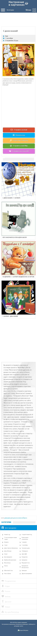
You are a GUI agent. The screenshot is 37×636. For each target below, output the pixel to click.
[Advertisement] (18, 19)
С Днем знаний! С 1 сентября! (11, 198)
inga (6, 36)
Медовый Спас (26, 562)
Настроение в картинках (8, 624)
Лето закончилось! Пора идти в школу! (15, 237)
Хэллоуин (24, 570)
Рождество (25, 557)
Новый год (7, 534)
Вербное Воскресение (10, 560)
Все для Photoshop (12, 612)
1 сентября (9, 38)
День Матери (7, 551)
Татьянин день (26, 548)
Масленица (7, 562)
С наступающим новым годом (10, 538)
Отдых (7, 586)
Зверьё (7, 607)
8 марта (6, 542)
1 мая (5, 545)
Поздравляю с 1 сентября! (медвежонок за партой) (18, 277)
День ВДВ (24, 554)
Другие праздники (27, 573)
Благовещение (8, 557)
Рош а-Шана (7, 573)
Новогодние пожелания (25, 538)
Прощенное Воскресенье (25, 566)
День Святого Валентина (11, 548)
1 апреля (24, 542)
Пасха (6, 565)
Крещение (24, 560)
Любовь (8, 597)
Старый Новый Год (27, 534)
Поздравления (10, 581)
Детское (8, 602)
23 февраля (25, 551)
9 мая (5, 554)
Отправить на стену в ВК (20, 151)
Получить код (20, 135)
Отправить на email (20, 130)
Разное (7, 591)
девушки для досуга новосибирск (15, 518)
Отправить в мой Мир (20, 146)
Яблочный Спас (8, 570)
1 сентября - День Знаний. (10, 316)
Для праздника (10, 528)
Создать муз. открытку (20, 140)
